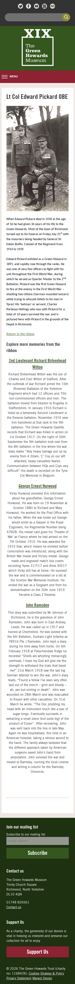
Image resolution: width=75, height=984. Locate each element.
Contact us (13, 907)
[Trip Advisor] (52, 6)
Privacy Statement (18, 978)
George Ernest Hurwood (38, 486)
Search (66, 17)
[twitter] (20, 6)
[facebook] (28, 6)
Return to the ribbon (20, 334)
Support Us (37, 952)
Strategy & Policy (52, 973)
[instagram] (44, 6)
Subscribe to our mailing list (25, 834)
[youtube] (36, 6)
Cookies (34, 973)
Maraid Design (42, 978)
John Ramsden (37, 605)
